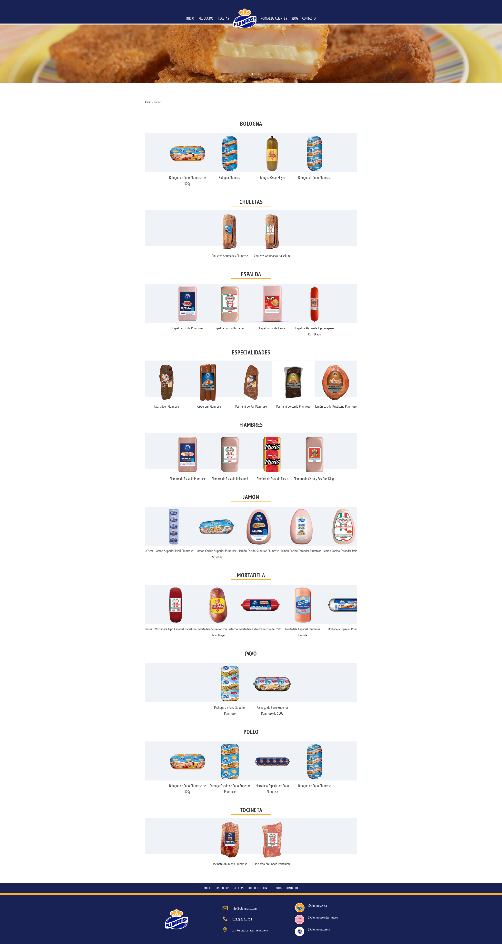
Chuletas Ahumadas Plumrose (230, 255)
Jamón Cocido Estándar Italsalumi (336, 551)
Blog (294, 18)
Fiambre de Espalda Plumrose (188, 478)
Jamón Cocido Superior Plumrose (251, 551)
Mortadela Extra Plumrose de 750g (251, 629)
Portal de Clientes (274, 18)
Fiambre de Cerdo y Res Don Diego (314, 478)
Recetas (223, 18)
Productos (206, 18)
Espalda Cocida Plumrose (187, 328)
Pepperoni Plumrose (171, 406)
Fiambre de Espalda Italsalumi (230, 478)
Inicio (190, 18)
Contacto (309, 18)
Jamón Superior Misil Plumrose (166, 551)
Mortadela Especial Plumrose (335, 629)
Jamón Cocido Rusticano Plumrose (298, 406)
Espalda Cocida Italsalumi (230, 328)
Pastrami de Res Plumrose (213, 406)
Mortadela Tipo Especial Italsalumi (166, 629)
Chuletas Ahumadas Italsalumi (272, 255)
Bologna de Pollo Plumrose (314, 177)
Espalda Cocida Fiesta (272, 328)
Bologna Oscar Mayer (272, 177)
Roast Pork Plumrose (340, 406)
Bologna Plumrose (230, 177)
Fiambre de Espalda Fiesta (272, 478)
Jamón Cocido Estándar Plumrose (293, 551)
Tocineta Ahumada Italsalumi (272, 864)
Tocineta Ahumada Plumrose (230, 864)
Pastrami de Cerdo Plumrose (256, 406)
